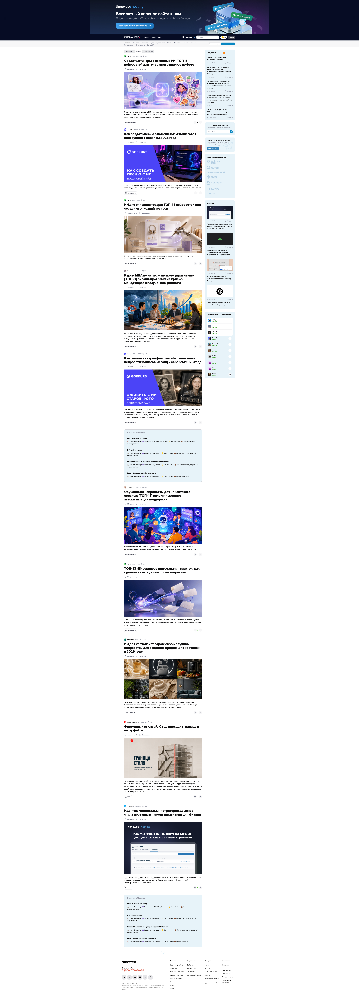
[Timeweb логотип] (143, 962)
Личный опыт (129, 45)
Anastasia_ (215, 326)
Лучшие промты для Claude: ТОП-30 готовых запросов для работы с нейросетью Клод (218, 112)
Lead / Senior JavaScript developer (141, 473)
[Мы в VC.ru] (145, 977)
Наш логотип (191, 972)
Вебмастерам (191, 965)
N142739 (124, 987)
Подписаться (212, 148)
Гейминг (192, 43)
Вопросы (145, 37)
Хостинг (207, 965)
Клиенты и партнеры (176, 975)
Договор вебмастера (194, 975)
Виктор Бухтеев (217, 344)
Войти (232, 37)
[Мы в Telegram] (124, 977)
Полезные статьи (227, 977)
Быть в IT (150, 45)
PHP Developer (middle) (137, 438)
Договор (172, 982)
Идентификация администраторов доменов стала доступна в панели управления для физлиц (219, 226)
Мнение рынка (140, 45)
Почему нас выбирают (177, 972)
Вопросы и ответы (176, 978)
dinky (214, 320)
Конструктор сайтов (176, 965)
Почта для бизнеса (211, 972)
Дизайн (169, 43)
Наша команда (226, 970)
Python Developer (134, 450)
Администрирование (157, 43)
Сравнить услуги (175, 968)
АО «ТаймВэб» (133, 984)
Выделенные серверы (212, 978)
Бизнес (185, 43)
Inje (213, 350)
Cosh (213, 367)
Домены (207, 975)
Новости (136, 43)
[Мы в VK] (129, 977)
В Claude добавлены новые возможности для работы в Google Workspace (219, 279)
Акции (172, 988)
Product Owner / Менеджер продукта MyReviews (148, 462)
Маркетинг (177, 43)
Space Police (216, 338)
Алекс (214, 373)
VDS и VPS (208, 968)
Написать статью (228, 44)
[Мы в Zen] (150, 977)
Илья (213, 361)
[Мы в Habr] (140, 977)
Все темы (127, 43)
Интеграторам (191, 968)
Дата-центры (226, 973)
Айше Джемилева (218, 332)
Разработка (144, 43)
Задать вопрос (214, 44)
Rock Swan (215, 356)
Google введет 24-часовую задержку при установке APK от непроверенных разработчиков (218, 252)
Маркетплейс (156, 37)
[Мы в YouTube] (134, 977)
